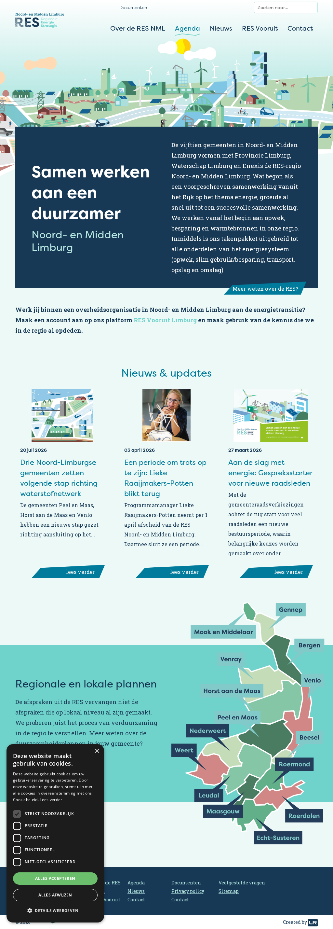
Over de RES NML (137, 28)
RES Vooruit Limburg (165, 320)
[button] (55, 911)
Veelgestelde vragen (242, 883)
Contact (300, 28)
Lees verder (51, 799)
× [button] (96, 751)
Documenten (133, 7)
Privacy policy (187, 891)
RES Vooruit (260, 28)
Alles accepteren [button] (55, 878)
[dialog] (55, 833)
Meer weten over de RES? (265, 288)
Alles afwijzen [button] (55, 895)
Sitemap (229, 891)
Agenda (187, 28)
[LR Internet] (313, 922)
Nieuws (221, 28)
